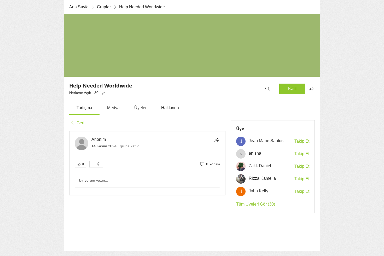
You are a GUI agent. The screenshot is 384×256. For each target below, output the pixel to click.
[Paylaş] (217, 140)
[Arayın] (267, 89)
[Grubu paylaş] (312, 88)
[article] (147, 163)
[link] (84, 108)
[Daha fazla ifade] (96, 164)
